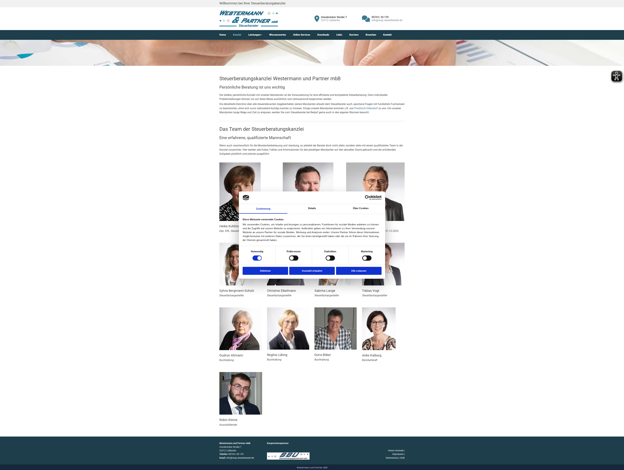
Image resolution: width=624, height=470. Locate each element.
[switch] (293, 258)
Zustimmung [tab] (263, 208)
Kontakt (387, 34)
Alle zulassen (358, 271)
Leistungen (254, 34)
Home (222, 34)
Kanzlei (237, 34)
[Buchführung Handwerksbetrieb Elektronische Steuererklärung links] (261, 35)
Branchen (371, 34)
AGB (402, 458)
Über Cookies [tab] (361, 208)
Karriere (353, 34)
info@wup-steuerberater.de (240, 458)
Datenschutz (392, 458)
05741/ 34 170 (235, 454)
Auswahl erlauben (312, 271)
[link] (258, 35)
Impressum (398, 454)
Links (339, 34)
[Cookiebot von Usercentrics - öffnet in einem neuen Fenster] (367, 197)
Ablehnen (265, 271)
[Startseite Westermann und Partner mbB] (248, 19)
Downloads (323, 34)
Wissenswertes (277, 34)
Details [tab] (312, 208)
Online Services (301, 34)
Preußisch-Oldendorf (366, 108)
